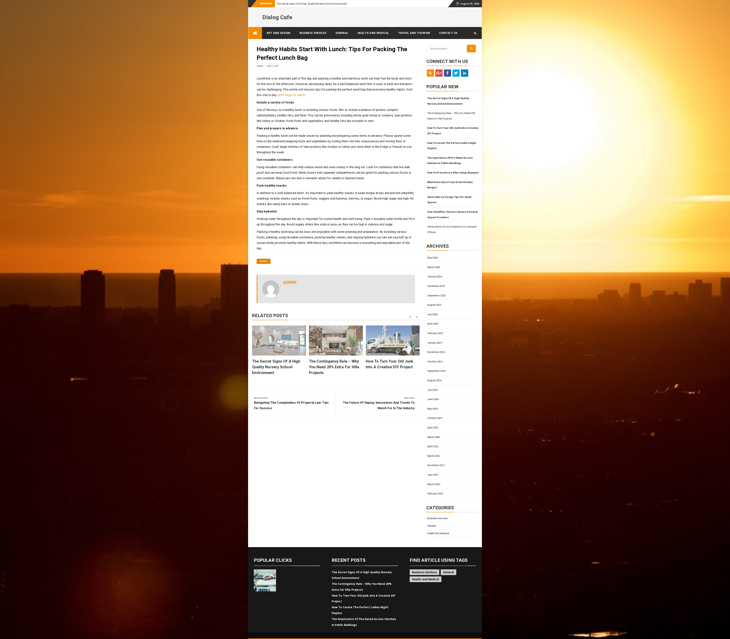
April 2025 (433, 323)
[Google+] (439, 73)
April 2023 (433, 427)
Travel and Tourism (414, 33)
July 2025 (432, 314)
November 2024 (436, 352)
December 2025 (436, 286)
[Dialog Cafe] (255, 33)
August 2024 (434, 380)
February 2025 (435, 333)
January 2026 (434, 276)
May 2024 (432, 408)
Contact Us (448, 33)
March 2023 (433, 437)
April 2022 (433, 446)
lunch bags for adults (292, 95)
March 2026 (433, 267)
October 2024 (434, 361)
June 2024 (433, 399)
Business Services (313, 33)
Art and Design (278, 33)
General (342, 33)
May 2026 (432, 257)
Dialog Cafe (277, 17)
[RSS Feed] (430, 73)
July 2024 (432, 389)
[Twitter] (456, 73)
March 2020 (433, 484)
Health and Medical (373, 33)
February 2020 (435, 493)
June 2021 (433, 474)
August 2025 (434, 304)
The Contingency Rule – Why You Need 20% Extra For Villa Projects (334, 367)
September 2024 (436, 370)
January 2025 (434, 342)
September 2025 (436, 295)
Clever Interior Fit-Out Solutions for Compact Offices (452, 229)
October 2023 (434, 418)
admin (260, 65)
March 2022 (433, 455)
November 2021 (436, 465)
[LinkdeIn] (464, 73)
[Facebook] (447, 73)
